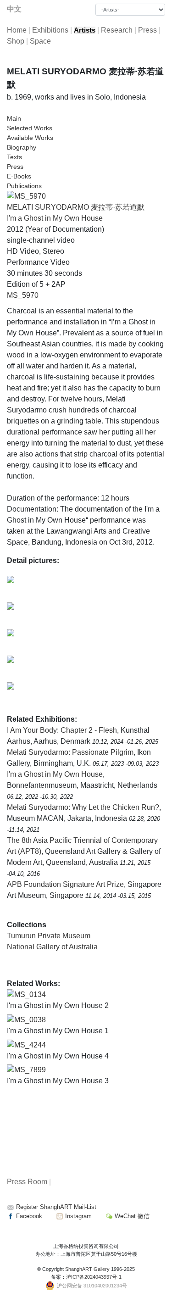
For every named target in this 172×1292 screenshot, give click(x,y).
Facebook (28, 1216)
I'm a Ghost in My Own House (55, 218)
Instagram (77, 1216)
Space (40, 41)
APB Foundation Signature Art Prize (65, 884)
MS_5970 (23, 295)
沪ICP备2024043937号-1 (94, 1277)
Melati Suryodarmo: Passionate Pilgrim (70, 752)
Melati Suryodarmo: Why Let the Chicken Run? (83, 807)
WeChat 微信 (131, 1216)
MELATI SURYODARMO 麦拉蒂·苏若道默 (75, 207)
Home (17, 30)
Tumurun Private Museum (48, 936)
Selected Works (29, 128)
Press (147, 30)
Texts (14, 157)
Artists (84, 30)
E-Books (19, 176)
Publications (24, 185)
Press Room (27, 1182)
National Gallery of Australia (52, 947)
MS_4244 (30, 1045)
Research (117, 30)
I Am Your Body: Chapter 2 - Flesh (62, 730)
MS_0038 (30, 1020)
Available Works (30, 137)
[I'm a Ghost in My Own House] (26, 196)
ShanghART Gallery (87, 1269)
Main (14, 118)
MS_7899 (30, 1070)
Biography (21, 147)
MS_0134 (30, 994)
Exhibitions (50, 30)
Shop (15, 41)
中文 (14, 9)
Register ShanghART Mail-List (56, 1206)
